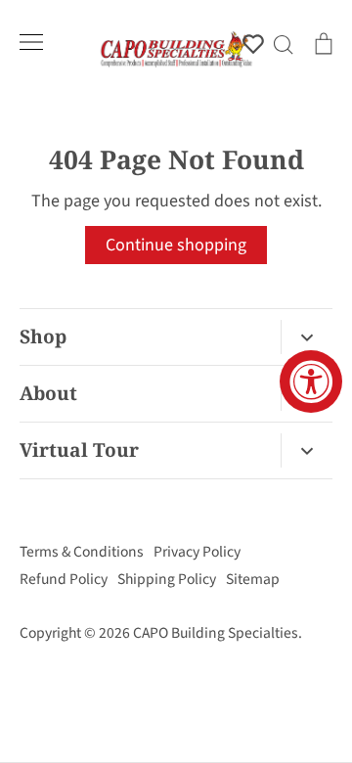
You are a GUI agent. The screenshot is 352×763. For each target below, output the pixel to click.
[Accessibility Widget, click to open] (311, 381)
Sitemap (253, 579)
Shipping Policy (166, 579)
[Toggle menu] (31, 42)
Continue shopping (176, 245)
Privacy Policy (197, 551)
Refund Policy (64, 579)
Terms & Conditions (82, 551)
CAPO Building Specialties (215, 633)
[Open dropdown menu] (306, 337)
